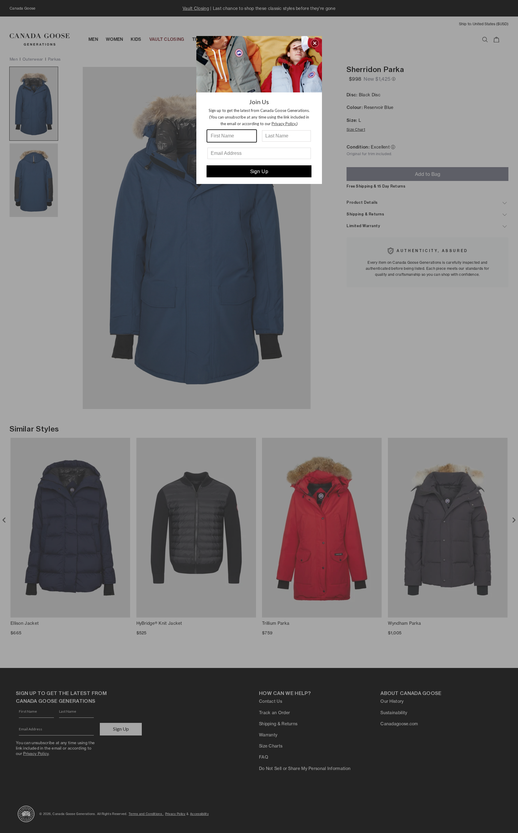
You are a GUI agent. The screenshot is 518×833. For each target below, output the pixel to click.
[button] (314, 43)
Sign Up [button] (259, 171)
